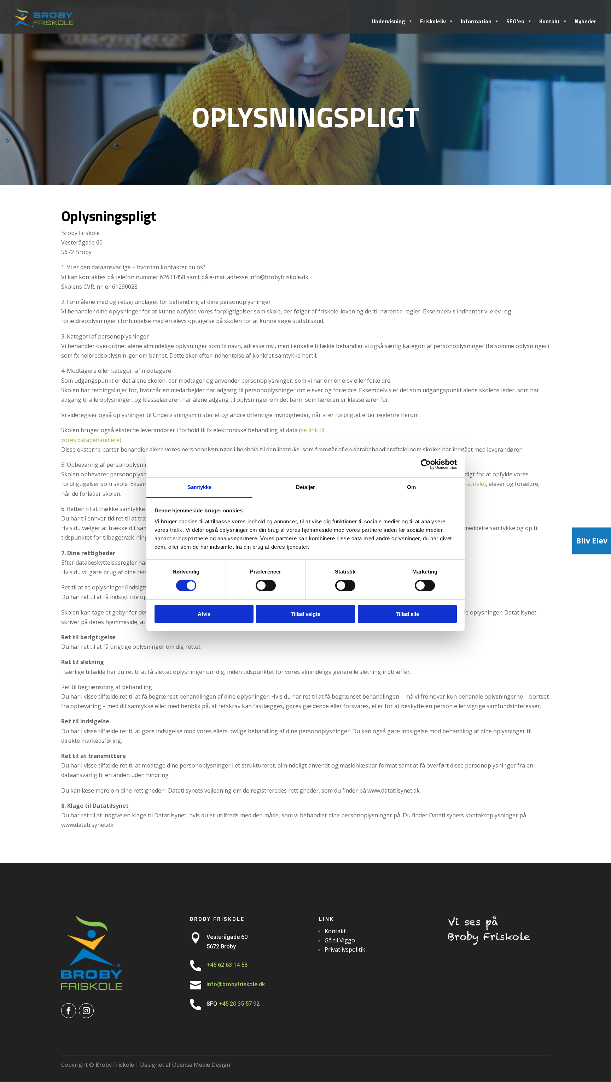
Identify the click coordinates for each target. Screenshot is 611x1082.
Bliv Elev (591, 541)
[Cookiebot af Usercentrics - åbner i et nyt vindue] (426, 464)
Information (476, 21)
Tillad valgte (305, 614)
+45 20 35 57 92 (240, 1003)
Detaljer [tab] (305, 487)
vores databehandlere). (91, 440)
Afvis (204, 614)
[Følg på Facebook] (68, 1010)
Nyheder (585, 21)
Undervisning (388, 21)
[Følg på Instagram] (86, 1010)
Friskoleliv (433, 21)
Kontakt (549, 21)
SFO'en (515, 21)
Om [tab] (411, 487)
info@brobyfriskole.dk (235, 984)
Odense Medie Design (201, 1065)
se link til (312, 430)
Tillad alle (407, 614)
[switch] (266, 585)
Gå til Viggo (340, 940)
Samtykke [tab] (199, 487)
